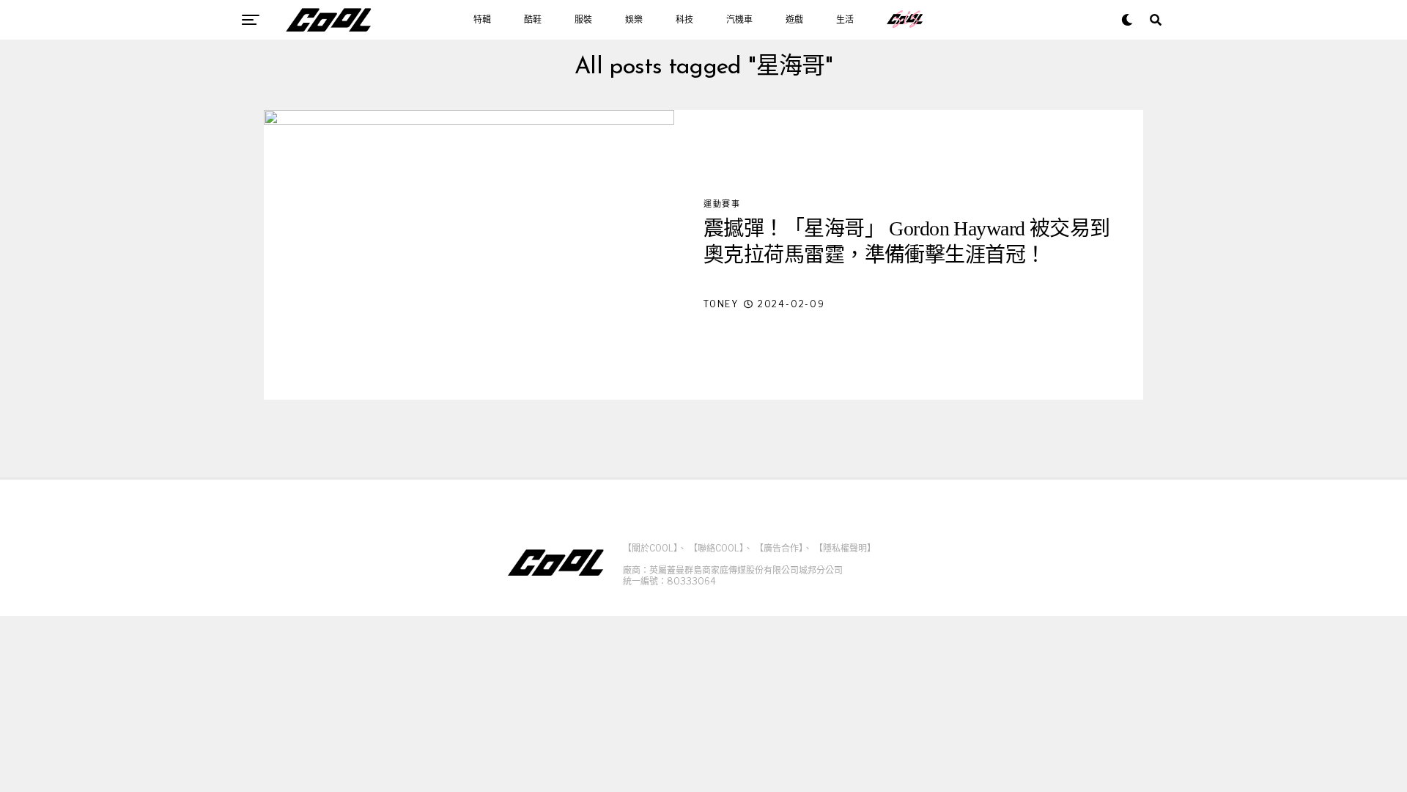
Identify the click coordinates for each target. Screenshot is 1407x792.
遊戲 (794, 20)
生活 (845, 20)
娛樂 (634, 20)
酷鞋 (533, 20)
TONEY (721, 303)
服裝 (583, 20)
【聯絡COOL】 (716, 548)
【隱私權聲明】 (845, 548)
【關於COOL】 (650, 548)
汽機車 (739, 20)
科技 (684, 20)
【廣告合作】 (779, 548)
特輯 (482, 20)
